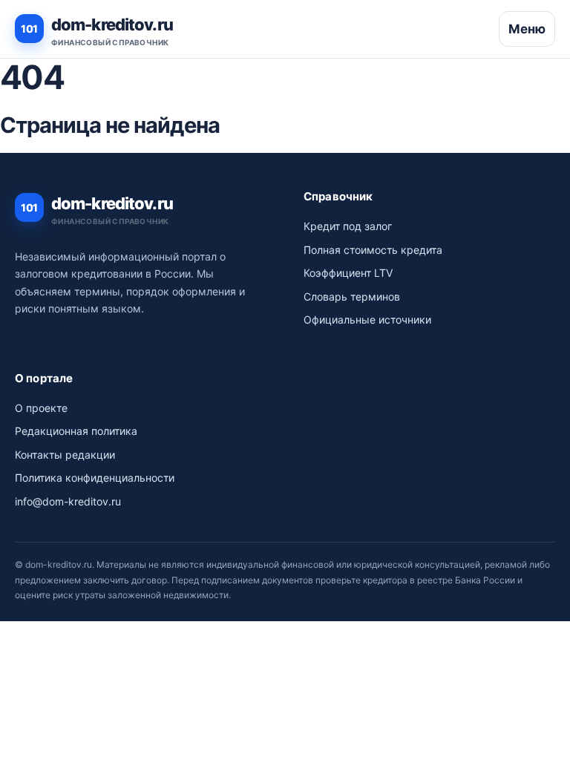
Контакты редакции (65, 454)
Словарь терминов (352, 296)
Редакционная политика (76, 431)
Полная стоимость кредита (373, 249)
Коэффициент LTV (348, 272)
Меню (527, 29)
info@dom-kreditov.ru (68, 501)
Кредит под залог (348, 226)
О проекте (41, 408)
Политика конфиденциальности (94, 477)
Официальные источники (367, 319)
